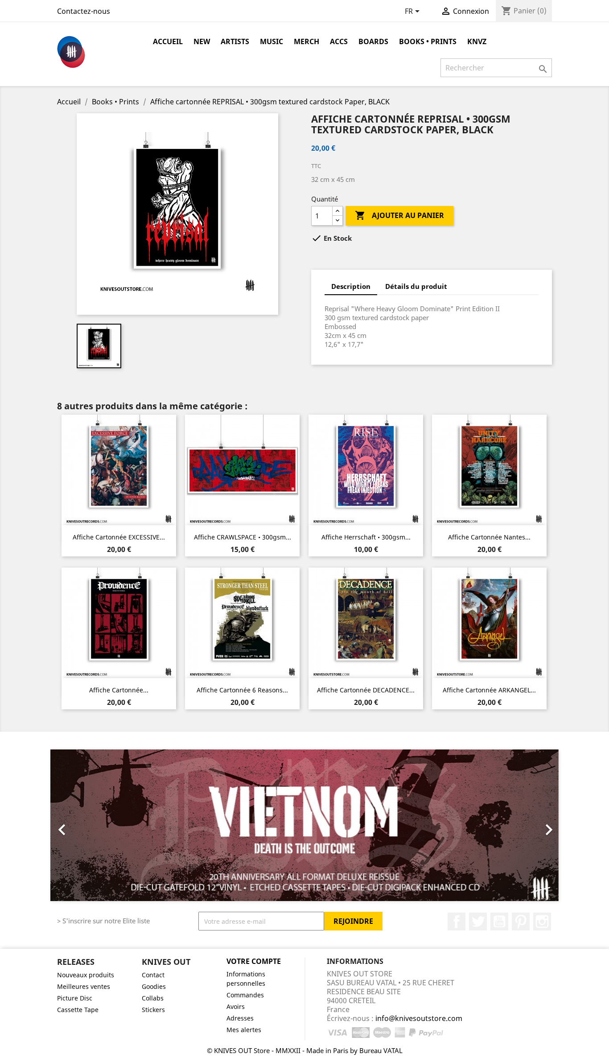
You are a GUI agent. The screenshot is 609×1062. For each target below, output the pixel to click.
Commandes (245, 995)
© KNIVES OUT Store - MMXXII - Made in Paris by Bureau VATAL (305, 1050)
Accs (339, 41)
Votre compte (253, 961)
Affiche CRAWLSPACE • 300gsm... (242, 537)
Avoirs (235, 1006)
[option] (304, 825)
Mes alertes (243, 1029)
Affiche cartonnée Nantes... (489, 537)
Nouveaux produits (85, 975)
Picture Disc (74, 998)
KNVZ (476, 41)
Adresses (240, 1018)
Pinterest (521, 921)
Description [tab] (350, 286)
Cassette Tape (78, 1009)
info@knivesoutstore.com (418, 1018)
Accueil (168, 41)
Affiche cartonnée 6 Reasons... (242, 690)
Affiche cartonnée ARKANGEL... (489, 690)
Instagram (542, 921)
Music (271, 41)
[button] (88, 825)
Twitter (478, 921)
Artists (235, 41)
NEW (201, 41)
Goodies (154, 986)
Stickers (153, 1009)
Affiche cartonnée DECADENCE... (366, 690)
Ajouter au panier (399, 215)
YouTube (499, 921)
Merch (306, 41)
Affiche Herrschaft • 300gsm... (366, 537)
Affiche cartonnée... (118, 690)
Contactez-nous (83, 11)
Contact (153, 975)
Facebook (456, 921)
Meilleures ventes (83, 986)
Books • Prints (428, 41)
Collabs (153, 998)
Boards (373, 41)
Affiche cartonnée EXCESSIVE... (119, 537)
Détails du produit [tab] (416, 286)
